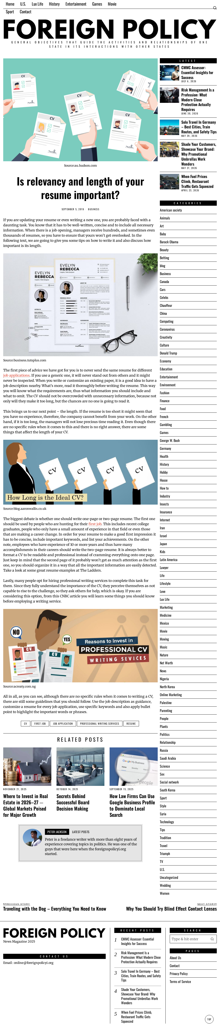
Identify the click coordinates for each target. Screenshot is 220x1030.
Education (166, 368)
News (163, 670)
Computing (166, 321)
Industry (165, 496)
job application (63, 723)
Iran (162, 527)
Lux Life (165, 599)
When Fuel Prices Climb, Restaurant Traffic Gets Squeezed (197, 181)
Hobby (164, 472)
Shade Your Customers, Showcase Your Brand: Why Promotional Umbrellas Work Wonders (198, 154)
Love (162, 591)
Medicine (165, 615)
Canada (164, 281)
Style (163, 805)
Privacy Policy (179, 973)
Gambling (166, 424)
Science (165, 766)
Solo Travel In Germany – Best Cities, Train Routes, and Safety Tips (199, 127)
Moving (164, 639)
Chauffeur (166, 305)
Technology (167, 821)
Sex (162, 774)
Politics (165, 734)
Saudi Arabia (168, 758)
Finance (165, 400)
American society (171, 210)
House (164, 480)
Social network (169, 782)
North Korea (167, 686)
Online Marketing (171, 694)
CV (25, 723)
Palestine (166, 702)
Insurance (166, 511)
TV (161, 861)
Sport (163, 797)
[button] (212, 939)
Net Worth (166, 662)
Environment (168, 384)
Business (93, 209)
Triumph (165, 853)
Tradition (165, 837)
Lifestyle (165, 583)
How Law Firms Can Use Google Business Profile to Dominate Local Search (132, 805)
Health (164, 456)
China (163, 313)
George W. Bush (170, 440)
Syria (163, 813)
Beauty (164, 249)
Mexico (164, 623)
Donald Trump (168, 353)
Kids (162, 551)
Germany (165, 448)
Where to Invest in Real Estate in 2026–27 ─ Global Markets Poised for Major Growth (25, 805)
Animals (165, 218)
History (164, 464)
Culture (164, 345)
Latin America (168, 559)
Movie (163, 631)
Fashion (164, 392)
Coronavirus (167, 329)
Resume (131, 723)
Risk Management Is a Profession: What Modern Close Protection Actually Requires (197, 99)
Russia (164, 750)
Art (162, 225)
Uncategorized (169, 877)
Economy (165, 361)
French (164, 416)
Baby (163, 233)
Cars (162, 289)
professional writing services (99, 723)
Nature (164, 654)
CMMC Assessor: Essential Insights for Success (197, 72)
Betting (164, 257)
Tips (162, 829)
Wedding (165, 885)
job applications (16, 375)
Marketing (166, 607)
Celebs (164, 297)
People (164, 718)
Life (162, 575)
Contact (175, 965)
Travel (163, 845)
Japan (163, 543)
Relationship (168, 742)
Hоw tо (164, 488)
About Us (175, 957)
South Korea (167, 790)
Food (163, 408)
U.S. (162, 869)
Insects (164, 504)
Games (164, 432)
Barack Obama (169, 241)
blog (162, 265)
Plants (164, 726)
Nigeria (164, 678)
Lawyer (164, 567)
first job (95, 524)
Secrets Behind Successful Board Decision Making (73, 802)
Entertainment (169, 376)
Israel (163, 535)
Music (163, 647)
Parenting (166, 710)
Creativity (166, 337)
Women (164, 893)
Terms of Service (180, 981)
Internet (165, 519)
